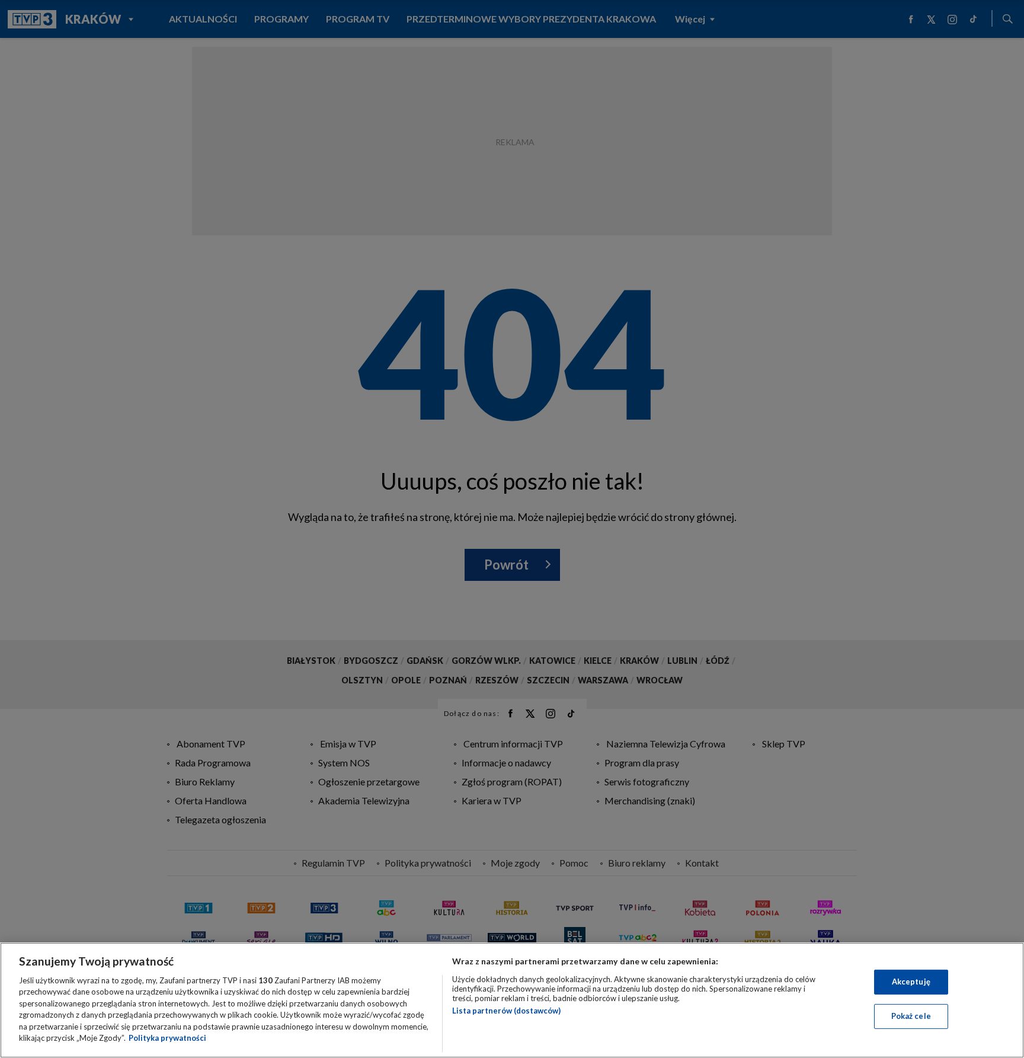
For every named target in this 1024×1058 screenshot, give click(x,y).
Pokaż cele (911, 1016)
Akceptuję (911, 981)
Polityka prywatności (167, 1038)
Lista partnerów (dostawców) (506, 1010)
